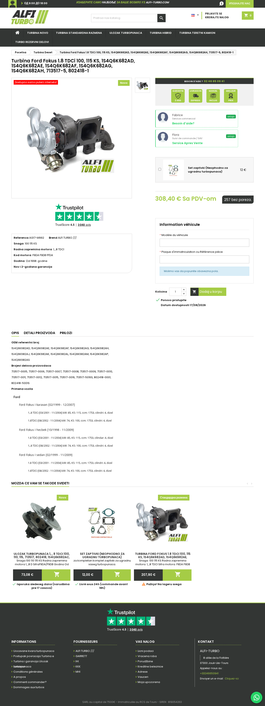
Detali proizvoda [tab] (39, 333)
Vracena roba (147, 656)
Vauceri (143, 677)
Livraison (19, 666)
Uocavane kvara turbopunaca (33, 651)
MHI (78, 672)
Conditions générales (28, 672)
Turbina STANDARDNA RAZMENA (79, 33)
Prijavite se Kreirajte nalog (217, 15)
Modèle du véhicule (174, 235)
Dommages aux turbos (28, 687)
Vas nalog (145, 641)
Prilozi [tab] (66, 333)
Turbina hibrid (161, 33)
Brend (53, 238)
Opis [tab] (15, 333)
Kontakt (206, 641)
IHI (77, 661)
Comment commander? (30, 682)
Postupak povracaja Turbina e (33, 656)
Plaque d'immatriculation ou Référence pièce (191, 252)
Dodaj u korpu (207, 291)
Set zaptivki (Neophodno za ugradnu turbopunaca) (102, 555)
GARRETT (81, 656)
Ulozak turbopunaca (126, 33)
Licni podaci (146, 651)
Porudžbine (145, 661)
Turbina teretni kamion (197, 33)
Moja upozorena (149, 682)
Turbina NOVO (37, 33)
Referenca (21, 238)
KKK (78, 666)
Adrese (143, 672)
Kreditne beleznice (150, 666)
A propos (19, 677)
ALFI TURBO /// (85, 651)
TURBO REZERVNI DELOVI (32, 42)
